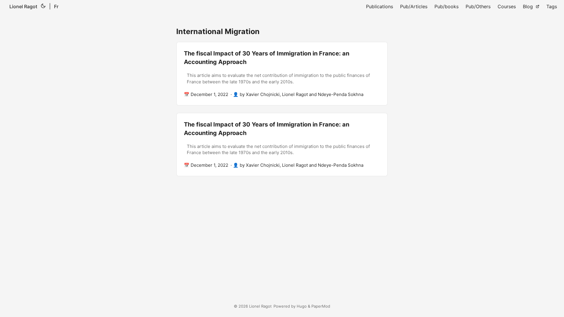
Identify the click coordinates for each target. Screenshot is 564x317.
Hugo (302, 306)
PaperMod (320, 306)
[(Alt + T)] (43, 6)
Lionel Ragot (23, 6)
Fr (56, 6)
